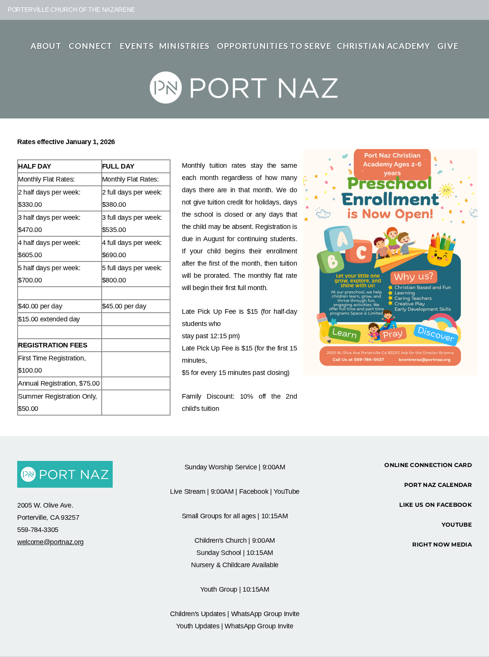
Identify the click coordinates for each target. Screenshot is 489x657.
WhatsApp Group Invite (265, 614)
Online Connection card (428, 465)
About (47, 45)
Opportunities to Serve (274, 45)
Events (137, 45)
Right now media (442, 544)
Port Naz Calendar (438, 484)
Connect (91, 45)
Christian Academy (384, 45)
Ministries (185, 45)
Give (447, 45)
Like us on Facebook (435, 504)
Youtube (457, 524)
